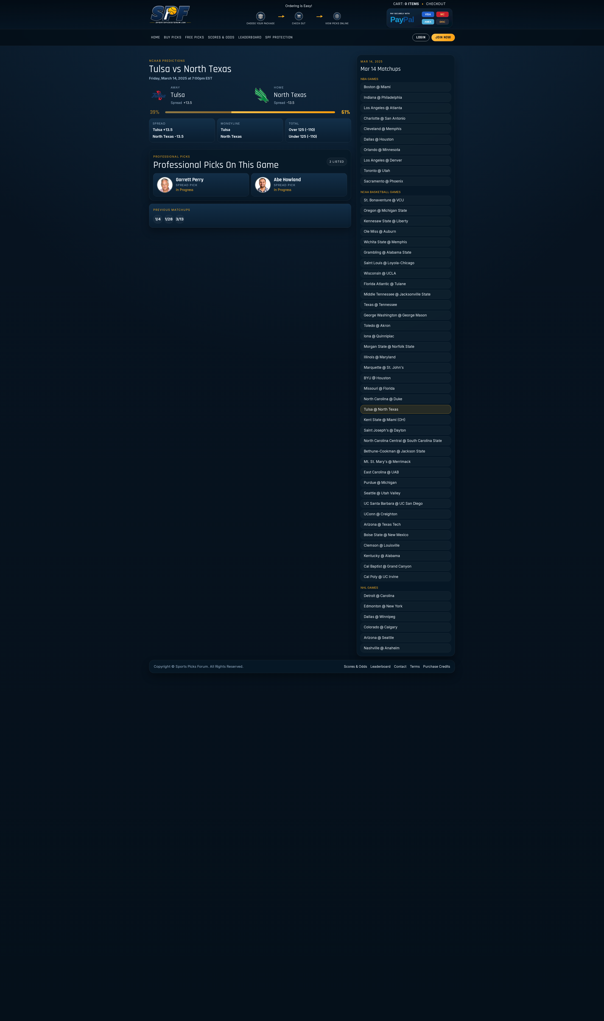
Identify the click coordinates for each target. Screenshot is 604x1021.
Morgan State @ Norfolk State (389, 346)
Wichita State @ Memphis (385, 242)
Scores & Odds (221, 37)
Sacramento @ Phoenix (383, 181)
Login (420, 37)
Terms (415, 666)
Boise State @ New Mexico (386, 535)
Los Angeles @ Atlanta (383, 108)
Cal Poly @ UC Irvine (381, 576)
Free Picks (194, 37)
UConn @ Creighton (380, 514)
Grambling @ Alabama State (387, 252)
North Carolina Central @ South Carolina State (403, 440)
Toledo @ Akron (377, 325)
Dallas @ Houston (379, 139)
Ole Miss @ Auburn (380, 231)
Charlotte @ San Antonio (384, 118)
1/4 (158, 219)
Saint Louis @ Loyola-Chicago (389, 263)
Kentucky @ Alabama (382, 556)
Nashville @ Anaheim (382, 648)
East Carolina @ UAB (381, 472)
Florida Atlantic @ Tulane (385, 284)
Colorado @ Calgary (380, 627)
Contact (400, 666)
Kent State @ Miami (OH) (384, 420)
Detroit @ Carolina (379, 596)
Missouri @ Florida (379, 388)
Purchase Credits (436, 666)
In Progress (184, 190)
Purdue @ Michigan (380, 482)
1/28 (169, 219)
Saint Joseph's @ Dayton (385, 430)
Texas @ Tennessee (380, 304)
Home (155, 37)
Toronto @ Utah (377, 170)
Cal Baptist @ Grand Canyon (387, 566)
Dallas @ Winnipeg (379, 616)
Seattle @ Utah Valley (382, 493)
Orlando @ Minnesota (382, 150)
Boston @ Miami (377, 87)
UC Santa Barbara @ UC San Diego (393, 503)
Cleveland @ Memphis (382, 129)
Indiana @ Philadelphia (383, 97)
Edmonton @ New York (383, 606)
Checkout (436, 4)
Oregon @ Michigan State (385, 210)
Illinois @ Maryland (380, 357)
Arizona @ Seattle (379, 637)
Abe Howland (287, 179)
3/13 (180, 219)
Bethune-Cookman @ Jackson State (394, 451)
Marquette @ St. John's (384, 367)
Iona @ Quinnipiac (379, 336)
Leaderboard (250, 37)
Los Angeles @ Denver (383, 160)
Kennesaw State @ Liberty (386, 221)
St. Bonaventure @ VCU (384, 200)
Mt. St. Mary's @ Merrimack (387, 461)
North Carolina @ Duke (383, 399)
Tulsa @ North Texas (381, 409)
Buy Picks (172, 37)
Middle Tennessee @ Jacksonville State (397, 294)
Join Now (443, 37)
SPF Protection (279, 37)
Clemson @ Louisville (382, 545)
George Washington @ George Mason (395, 315)
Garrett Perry (189, 179)
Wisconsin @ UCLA (380, 273)
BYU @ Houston (377, 378)
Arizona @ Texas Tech (382, 524)
